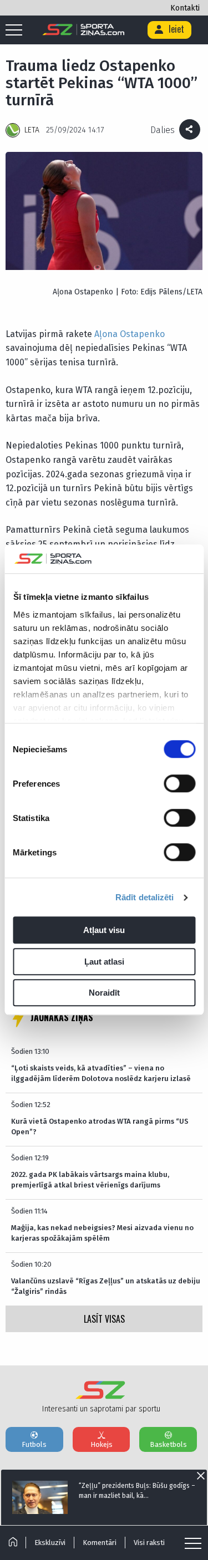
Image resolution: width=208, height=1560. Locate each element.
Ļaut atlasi (104, 961)
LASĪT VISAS (104, 1319)
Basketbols (168, 1444)
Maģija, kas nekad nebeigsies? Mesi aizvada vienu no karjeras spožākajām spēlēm (102, 1232)
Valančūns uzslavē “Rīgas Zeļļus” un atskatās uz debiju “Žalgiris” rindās (105, 1286)
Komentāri (99, 1542)
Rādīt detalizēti (144, 897)
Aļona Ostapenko (129, 334)
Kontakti (185, 8)
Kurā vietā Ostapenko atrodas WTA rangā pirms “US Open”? (100, 1126)
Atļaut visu (104, 930)
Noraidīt (104, 993)
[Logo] (83, 30)
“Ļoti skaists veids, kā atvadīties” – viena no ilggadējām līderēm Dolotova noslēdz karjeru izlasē (101, 1073)
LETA (31, 130)
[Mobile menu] (17, 30)
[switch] (179, 784)
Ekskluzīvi (49, 1542)
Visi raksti (149, 1542)
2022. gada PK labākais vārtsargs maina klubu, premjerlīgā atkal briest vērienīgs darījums (90, 1179)
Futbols (34, 1444)
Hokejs (101, 1444)
